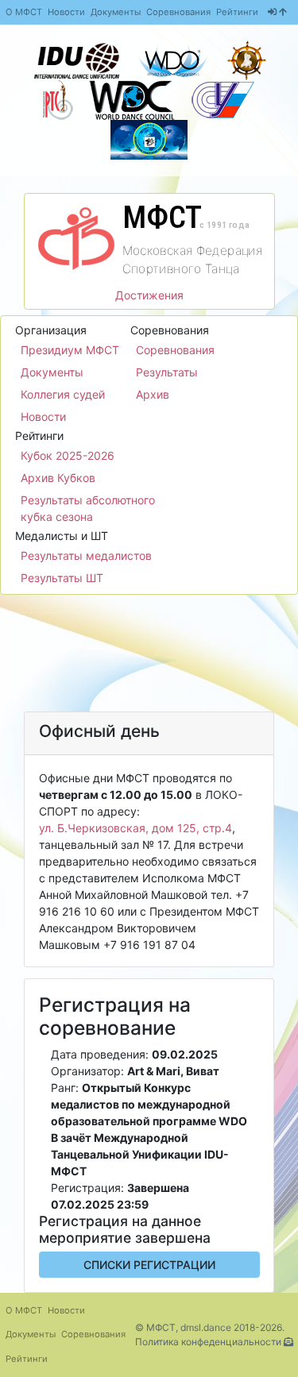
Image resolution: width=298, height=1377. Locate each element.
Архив (152, 394)
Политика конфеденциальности (208, 1342)
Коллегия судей (63, 394)
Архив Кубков (58, 477)
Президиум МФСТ (70, 350)
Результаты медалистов (86, 555)
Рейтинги (237, 11)
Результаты (167, 372)
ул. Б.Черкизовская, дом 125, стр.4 (135, 828)
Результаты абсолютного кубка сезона (88, 508)
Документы (116, 11)
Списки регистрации (149, 1264)
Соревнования (178, 11)
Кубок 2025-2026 (67, 455)
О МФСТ (24, 11)
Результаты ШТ (62, 577)
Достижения (149, 295)
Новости (66, 11)
